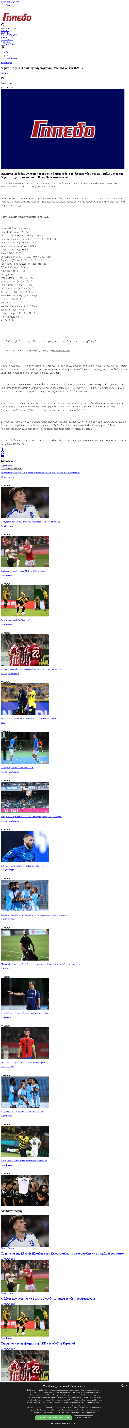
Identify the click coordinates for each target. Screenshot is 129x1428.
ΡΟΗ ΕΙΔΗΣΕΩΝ (8, 28)
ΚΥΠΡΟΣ (5, 31)
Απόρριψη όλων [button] (84, 1418)
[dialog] (64, 1405)
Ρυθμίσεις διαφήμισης (68, 1410)
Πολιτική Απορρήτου (87, 1412)
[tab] (7, 468)
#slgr (51, 341)
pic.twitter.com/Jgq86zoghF (82, 341)
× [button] (126, 1385)
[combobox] (122, 1385)
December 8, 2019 (61, 350)
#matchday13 (61, 341)
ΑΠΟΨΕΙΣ (5, 42)
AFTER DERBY (8, 44)
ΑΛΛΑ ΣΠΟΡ (7, 37)
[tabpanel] (64, 838)
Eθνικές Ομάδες (7, 1248)
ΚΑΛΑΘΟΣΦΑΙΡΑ (9, 35)
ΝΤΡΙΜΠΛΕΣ (7, 40)
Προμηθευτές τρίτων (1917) (62, 1400)
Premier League (7, 1293)
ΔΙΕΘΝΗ (5, 33)
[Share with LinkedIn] (2, 455)
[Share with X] (2, 452)
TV (17, 2)
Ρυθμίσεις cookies (72, 1412)
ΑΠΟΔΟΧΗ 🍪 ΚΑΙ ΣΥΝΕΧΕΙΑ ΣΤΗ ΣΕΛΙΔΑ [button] (53, 1418)
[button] (64, 1423)
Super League (11, 58)
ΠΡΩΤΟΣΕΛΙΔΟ (8, 2)
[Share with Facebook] (2, 449)
